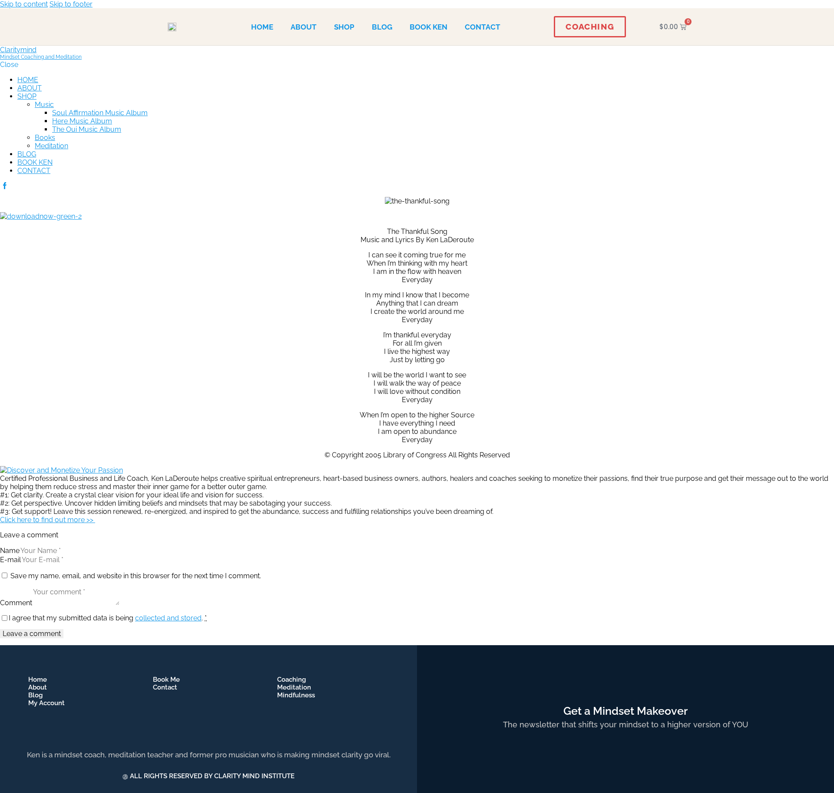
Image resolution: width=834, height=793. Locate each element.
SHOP (344, 27)
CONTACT (482, 27)
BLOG (382, 27)
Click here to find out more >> (47, 520)
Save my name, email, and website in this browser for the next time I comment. (135, 576)
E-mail (10, 560)
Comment (16, 603)
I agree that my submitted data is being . (108, 618)
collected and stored (168, 618)
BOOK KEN (428, 27)
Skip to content (24, 4)
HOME (262, 27)
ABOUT (304, 27)
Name (10, 550)
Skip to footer (71, 4)
